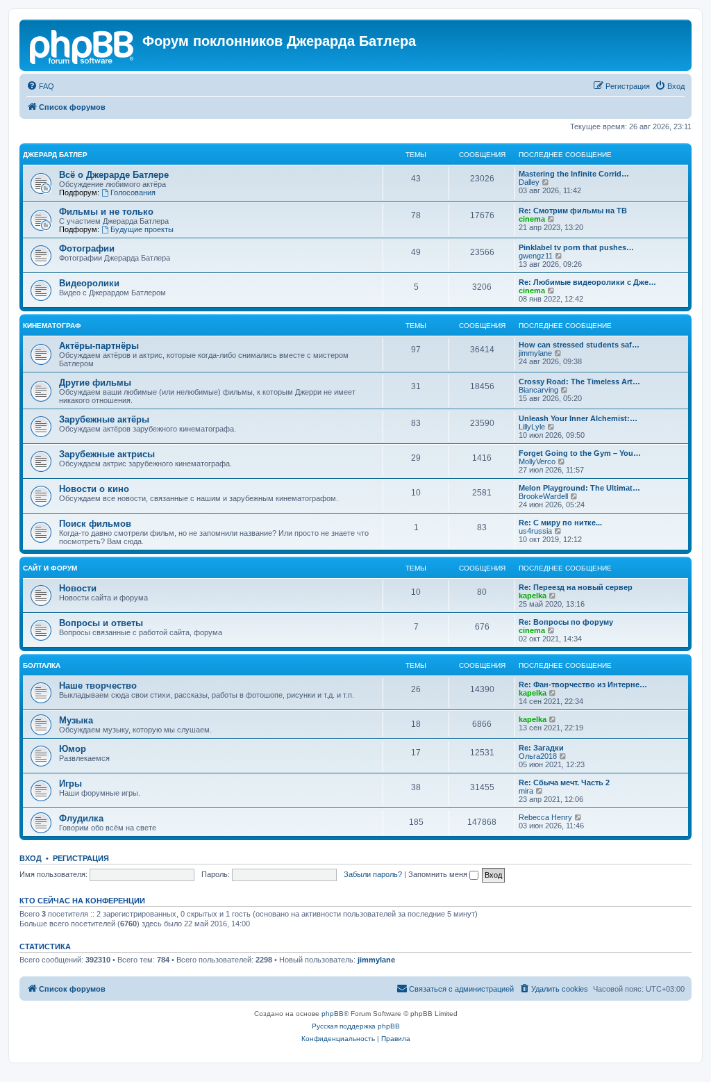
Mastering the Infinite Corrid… (574, 174)
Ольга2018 (538, 756)
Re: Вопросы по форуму (566, 622)
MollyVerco (537, 461)
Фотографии (87, 248)
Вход (30, 858)
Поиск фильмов (95, 523)
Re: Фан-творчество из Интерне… (583, 684)
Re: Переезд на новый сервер (576, 587)
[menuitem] (40, 86)
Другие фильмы (95, 382)
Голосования (133, 192)
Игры (70, 783)
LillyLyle (532, 427)
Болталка (41, 665)
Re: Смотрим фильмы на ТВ (573, 210)
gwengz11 (536, 256)
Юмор (72, 749)
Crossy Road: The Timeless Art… (579, 381)
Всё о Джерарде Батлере (114, 175)
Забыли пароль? (373, 874)
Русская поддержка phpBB (356, 1026)
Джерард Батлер (55, 154)
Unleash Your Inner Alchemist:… (578, 418)
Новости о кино (94, 489)
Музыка (76, 720)
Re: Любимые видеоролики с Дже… (587, 282)
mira (526, 791)
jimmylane (535, 353)
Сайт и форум (50, 568)
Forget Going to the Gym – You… (580, 453)
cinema (532, 219)
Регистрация (81, 858)
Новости (78, 588)
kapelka (532, 595)
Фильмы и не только (106, 211)
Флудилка (81, 818)
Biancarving (538, 390)
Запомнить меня (438, 874)
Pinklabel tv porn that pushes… (576, 247)
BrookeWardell (543, 496)
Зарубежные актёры (104, 419)
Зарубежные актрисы (107, 454)
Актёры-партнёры (99, 346)
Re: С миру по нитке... (560, 522)
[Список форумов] (82, 45)
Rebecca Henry (545, 817)
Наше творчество (98, 685)
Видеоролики (89, 283)
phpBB (332, 1013)
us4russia (535, 531)
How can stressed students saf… (579, 345)
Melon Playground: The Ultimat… (579, 488)
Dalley (529, 182)
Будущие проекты (142, 229)
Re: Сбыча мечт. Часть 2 (564, 782)
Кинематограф (52, 325)
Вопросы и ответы (101, 623)
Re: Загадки (541, 748)
